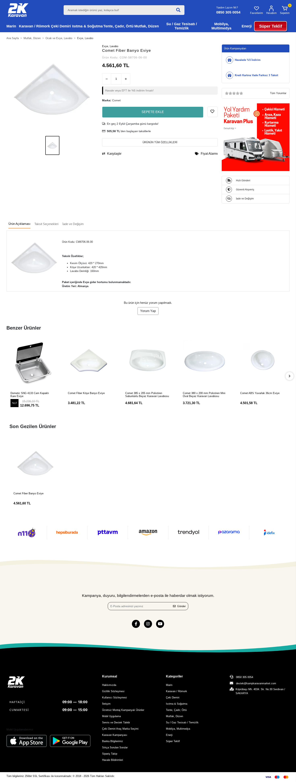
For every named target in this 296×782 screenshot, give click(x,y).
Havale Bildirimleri (112, 759)
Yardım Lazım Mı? (227, 7)
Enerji (169, 734)
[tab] (19, 224)
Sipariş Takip (109, 753)
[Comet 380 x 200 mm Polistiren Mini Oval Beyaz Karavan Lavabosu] (205, 362)
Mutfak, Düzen (174, 716)
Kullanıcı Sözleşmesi (114, 697)
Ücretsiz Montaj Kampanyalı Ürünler (123, 709)
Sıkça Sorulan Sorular (115, 747)
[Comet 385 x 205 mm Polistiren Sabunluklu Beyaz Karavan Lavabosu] (148, 362)
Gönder (181, 606)
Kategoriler (174, 676)
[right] (289, 376)
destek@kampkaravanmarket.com (256, 683)
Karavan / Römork (176, 691)
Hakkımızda (109, 685)
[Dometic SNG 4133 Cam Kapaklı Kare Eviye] (33, 362)
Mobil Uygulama (111, 716)
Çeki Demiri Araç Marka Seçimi (120, 728)
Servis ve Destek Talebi (116, 722)
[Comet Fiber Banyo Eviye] (35, 464)
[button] (285, 10)
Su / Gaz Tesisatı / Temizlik (182, 722)
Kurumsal (109, 676)
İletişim (106, 703)
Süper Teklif (173, 741)
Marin (169, 685)
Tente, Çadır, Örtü (176, 709)
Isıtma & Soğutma (176, 703)
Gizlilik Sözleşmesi (113, 691)
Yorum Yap (148, 311)
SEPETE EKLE (153, 112)
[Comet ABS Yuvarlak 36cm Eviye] (263, 362)
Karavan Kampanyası (114, 734)
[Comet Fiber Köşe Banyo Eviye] (90, 362)
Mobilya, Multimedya (178, 728)
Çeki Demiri (172, 697)
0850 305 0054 (244, 677)
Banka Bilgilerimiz (112, 741)
